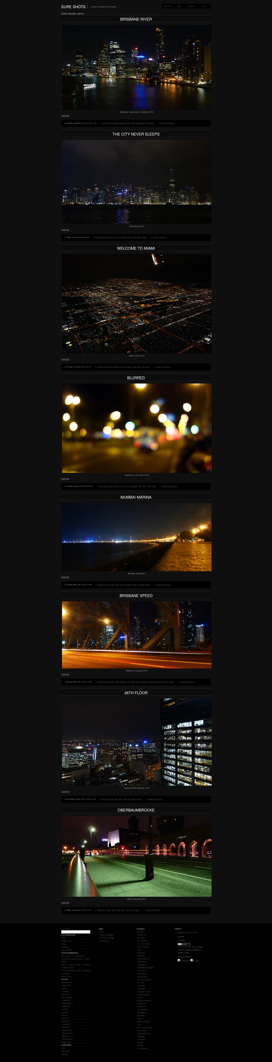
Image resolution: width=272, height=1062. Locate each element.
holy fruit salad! (142, 977)
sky (129, 799)
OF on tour (140, 982)
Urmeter (140, 997)
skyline (151, 123)
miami (134, 367)
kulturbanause (142, 965)
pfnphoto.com (141, 935)
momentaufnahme (143, 959)
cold (118, 910)
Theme (180, 932)
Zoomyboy (140, 938)
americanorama (142, 941)
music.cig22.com (66, 956)
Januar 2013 (66, 1027)
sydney (139, 799)
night (133, 123)
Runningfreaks (142, 1030)
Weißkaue (65, 947)
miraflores (133, 486)
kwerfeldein (141, 1036)
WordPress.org (104, 941)
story (162, 682)
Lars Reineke (141, 1003)
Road (63, 938)
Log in (102, 932)
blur (110, 486)
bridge (117, 682)
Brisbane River (136, 19)
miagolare (140, 1042)
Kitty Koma (141, 1015)
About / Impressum (184, 956)
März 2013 (65, 1021)
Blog (179, 6)
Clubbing (66, 973)
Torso (69, 976)
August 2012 (66, 1042)
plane (144, 367)
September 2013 (67, 1003)
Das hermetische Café (144, 1027)
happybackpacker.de (144, 1033)
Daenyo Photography (144, 1000)
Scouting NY (141, 1039)
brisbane (122, 123)
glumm (63, 965)
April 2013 (65, 1018)
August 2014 (66, 985)
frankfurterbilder (142, 1009)
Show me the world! (143, 991)
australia (115, 123)
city (121, 367)
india (112, 585)
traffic (154, 486)
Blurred (136, 377)
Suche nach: (65, 929)
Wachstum (140, 932)
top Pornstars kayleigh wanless (71, 959)
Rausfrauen (141, 956)
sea (138, 585)
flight (125, 367)
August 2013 (66, 1006)
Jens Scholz (141, 971)
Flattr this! (65, 115)
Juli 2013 (65, 1009)
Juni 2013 (65, 1012)
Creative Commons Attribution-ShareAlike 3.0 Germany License (190, 950)
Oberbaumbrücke (136, 810)
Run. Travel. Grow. (143, 944)
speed (157, 682)
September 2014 (67, 982)
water (144, 237)
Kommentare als (107, 938)
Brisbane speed (136, 595)
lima (128, 486)
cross (123, 910)
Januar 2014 (66, 994)
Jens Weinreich (142, 1048)
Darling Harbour (80, 956)
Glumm (139, 950)
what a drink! (141, 1006)
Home (203, 6)
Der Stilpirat (141, 1012)
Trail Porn (140, 1018)
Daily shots (167, 6)
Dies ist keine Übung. (144, 980)
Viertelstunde (141, 962)
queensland (140, 123)
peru (144, 486)
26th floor (136, 692)
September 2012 (67, 1039)
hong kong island (120, 237)
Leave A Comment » (167, 123)
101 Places (141, 985)
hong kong (109, 237)
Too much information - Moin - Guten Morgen (76, 970)
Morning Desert (67, 950)
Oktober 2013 (66, 1000)
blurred (115, 486)
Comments (181, 940)
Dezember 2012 (67, 1030)
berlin (109, 910)
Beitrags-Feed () (106, 935)
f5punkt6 (140, 1045)
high (115, 799)
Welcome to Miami (136, 248)
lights (128, 123)
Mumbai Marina (136, 497)
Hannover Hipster (143, 947)
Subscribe (181, 936)
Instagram (191, 6)
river (146, 123)
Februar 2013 (66, 1024)
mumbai (128, 585)
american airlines (113, 367)
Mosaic (64, 944)
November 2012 (67, 1033)
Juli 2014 (65, 988)
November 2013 (67, 997)
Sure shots (73, 6)
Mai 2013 (65, 1015)
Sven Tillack (141, 988)
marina (122, 585)
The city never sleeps (136, 134)
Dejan (63, 976)
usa (148, 367)
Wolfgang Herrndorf (143, 1021)
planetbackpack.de (143, 994)
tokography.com (142, 974)
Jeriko (139, 1024)
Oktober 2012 (66, 1036)
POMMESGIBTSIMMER (145, 968)
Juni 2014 (65, 991)
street (149, 486)
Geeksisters (141, 953)
